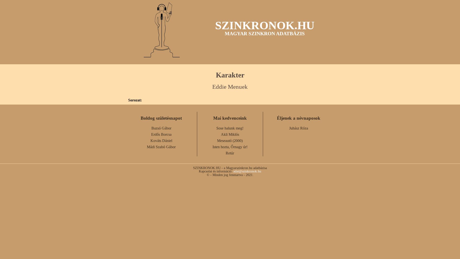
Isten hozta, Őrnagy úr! (230, 147)
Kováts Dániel (161, 141)
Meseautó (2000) (230, 141)
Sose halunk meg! (229, 128)
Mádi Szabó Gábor (161, 147)
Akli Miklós (230, 134)
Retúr (230, 153)
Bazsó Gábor (161, 128)
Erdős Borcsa (161, 134)
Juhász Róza (298, 128)
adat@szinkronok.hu (247, 171)
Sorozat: (135, 100)
